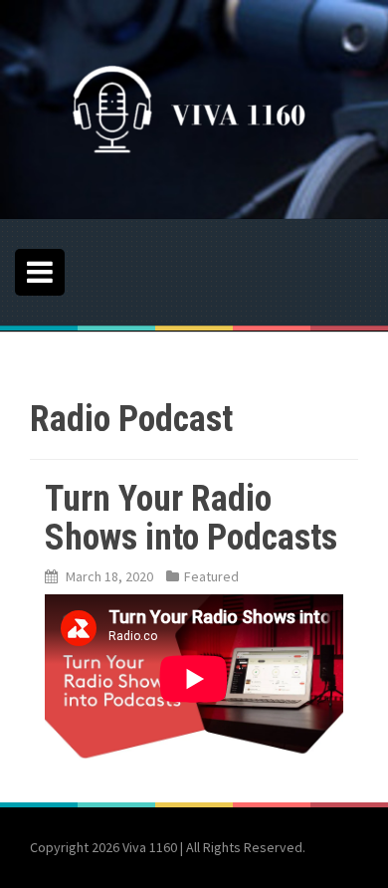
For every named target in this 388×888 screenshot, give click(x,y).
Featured (211, 576)
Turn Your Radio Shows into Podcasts (191, 518)
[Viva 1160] (179, 107)
